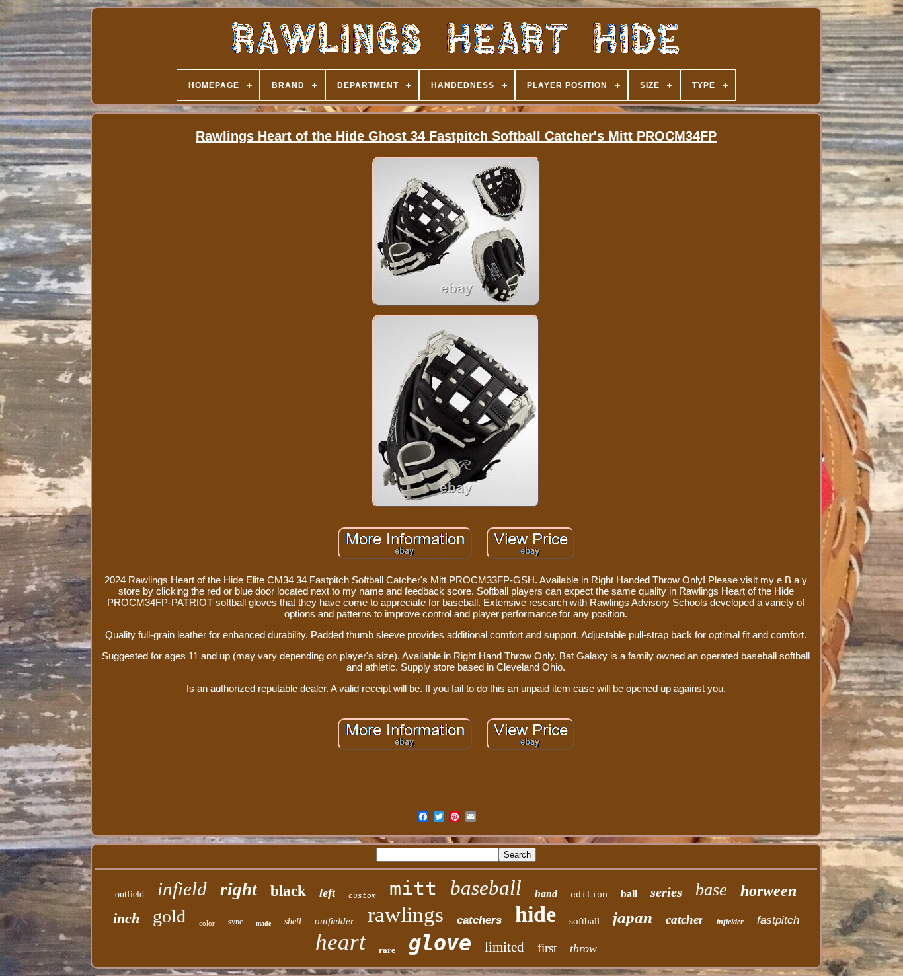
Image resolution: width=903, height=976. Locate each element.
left (327, 892)
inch (126, 918)
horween (768, 890)
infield (182, 888)
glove (440, 943)
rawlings (406, 914)
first (547, 948)
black (288, 891)
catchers (479, 920)
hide (535, 914)
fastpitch (778, 920)
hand (546, 893)
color (207, 923)
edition (589, 895)
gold (169, 916)
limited (504, 947)
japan (632, 917)
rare (387, 950)
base (711, 889)
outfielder (334, 921)
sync (235, 921)
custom (362, 896)
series (666, 892)
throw (583, 948)
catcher (684, 919)
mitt (413, 888)
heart (340, 942)
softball (584, 921)
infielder (730, 921)
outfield (129, 894)
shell (292, 921)
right (238, 889)
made (263, 923)
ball (629, 893)
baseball (486, 887)
